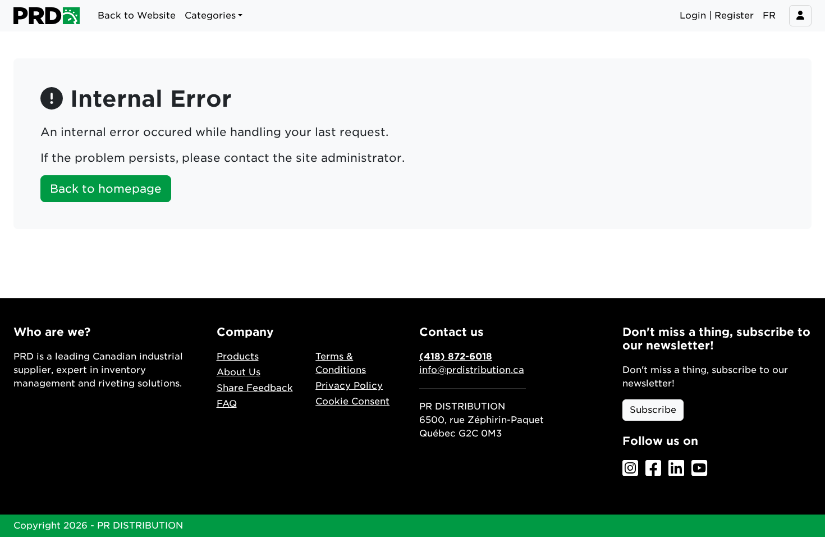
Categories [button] (210, 15)
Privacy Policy (349, 385)
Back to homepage (106, 188)
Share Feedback (255, 388)
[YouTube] (699, 469)
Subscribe (653, 409)
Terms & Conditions (340, 363)
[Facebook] (653, 469)
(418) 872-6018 (455, 356)
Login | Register (717, 15)
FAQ (227, 403)
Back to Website (137, 15)
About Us (238, 372)
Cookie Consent (352, 401)
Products (238, 356)
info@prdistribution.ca (471, 370)
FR (769, 15)
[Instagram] (630, 469)
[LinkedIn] (676, 469)
